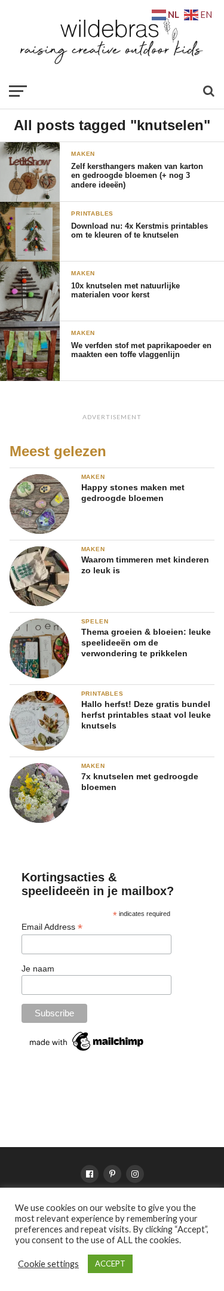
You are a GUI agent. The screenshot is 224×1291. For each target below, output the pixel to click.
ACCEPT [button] (110, 1263)
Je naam (38, 968)
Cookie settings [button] (48, 1264)
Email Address (52, 927)
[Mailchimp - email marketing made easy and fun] (87, 1051)
